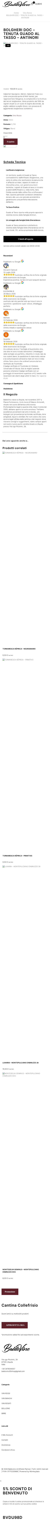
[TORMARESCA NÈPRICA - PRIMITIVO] (25, 755)
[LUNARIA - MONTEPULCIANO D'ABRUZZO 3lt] (25, 961)
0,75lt (13, 124)
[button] (25, 317)
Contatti (5, 1440)
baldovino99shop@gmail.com (13, 1371)
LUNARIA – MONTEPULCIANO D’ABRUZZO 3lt (21, 1063)
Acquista (10, 142)
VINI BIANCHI (7, 1398)
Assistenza (6, 1445)
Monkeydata (34, 1471)
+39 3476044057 (8, 1369)
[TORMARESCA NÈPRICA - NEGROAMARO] (25, 548)
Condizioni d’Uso (8, 1450)
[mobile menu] (46, 4)
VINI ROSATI (6, 1403)
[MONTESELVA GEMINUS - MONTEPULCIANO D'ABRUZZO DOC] (25, 1168)
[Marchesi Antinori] (9, 147)
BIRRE (4, 1413)
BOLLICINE (6, 1408)
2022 (11, 120)
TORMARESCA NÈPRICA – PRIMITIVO (17, 856)
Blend (13, 128)
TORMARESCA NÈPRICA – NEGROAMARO (19, 649)
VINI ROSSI (6, 1393)
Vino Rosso (27, 13)
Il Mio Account (7, 1435)
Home (16, 13)
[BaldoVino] (16, 4)
